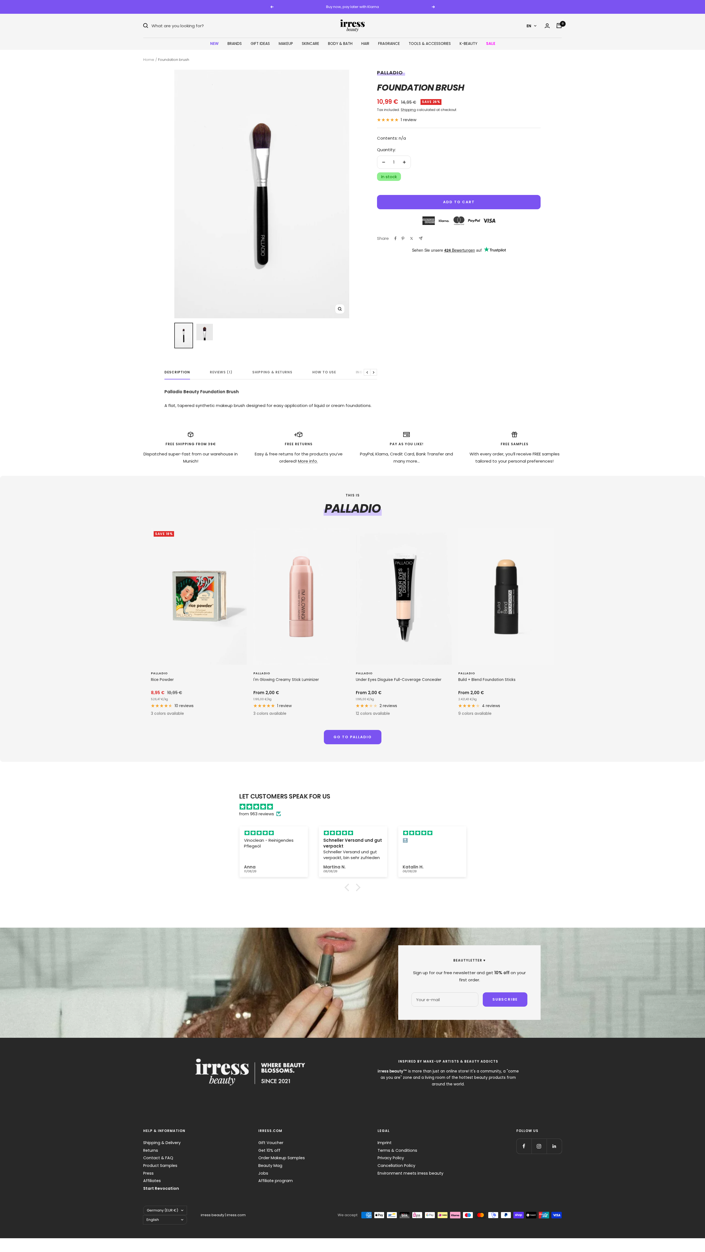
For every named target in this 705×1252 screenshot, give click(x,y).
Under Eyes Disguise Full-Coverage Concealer (398, 679)
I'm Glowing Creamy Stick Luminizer (286, 679)
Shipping (408, 109)
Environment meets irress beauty (410, 1173)
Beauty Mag (270, 1165)
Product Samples (160, 1165)
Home (148, 59)
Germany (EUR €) (162, 1210)
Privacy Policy (391, 1158)
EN (529, 25)
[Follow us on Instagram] (539, 1146)
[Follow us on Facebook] (524, 1146)
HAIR (365, 43)
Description (177, 372)
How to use (324, 372)
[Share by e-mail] (420, 238)
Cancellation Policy (396, 1165)
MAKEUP (286, 43)
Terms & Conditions (397, 1150)
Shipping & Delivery (162, 1142)
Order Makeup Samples (281, 1158)
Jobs (263, 1173)
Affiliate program (275, 1180)
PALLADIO (390, 72)
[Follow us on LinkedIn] (554, 1146)
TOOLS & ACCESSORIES (430, 43)
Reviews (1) (221, 372)
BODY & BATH (340, 43)
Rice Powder (162, 679)
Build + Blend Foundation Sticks (487, 679)
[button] (348, 887)
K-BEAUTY (468, 43)
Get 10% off (269, 1150)
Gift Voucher (270, 1142)
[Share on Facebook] (395, 238)
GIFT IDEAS (260, 43)
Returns (150, 1150)
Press (148, 1173)
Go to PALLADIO (352, 737)
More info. (308, 461)
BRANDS (234, 43)
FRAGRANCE (389, 43)
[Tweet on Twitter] (411, 238)
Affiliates (152, 1180)
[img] (355, 806)
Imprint (385, 1142)
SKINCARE (310, 43)
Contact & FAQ (158, 1158)
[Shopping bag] (559, 25)
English (153, 1219)
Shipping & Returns (272, 372)
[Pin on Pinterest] (403, 238)
